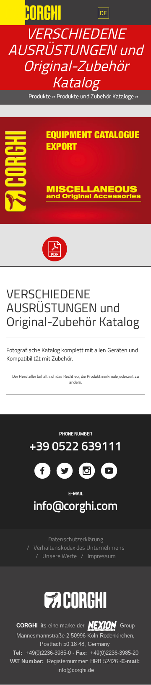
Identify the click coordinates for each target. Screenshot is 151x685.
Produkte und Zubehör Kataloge (95, 96)
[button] (103, 13)
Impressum (102, 555)
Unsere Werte (59, 555)
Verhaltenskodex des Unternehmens (79, 547)
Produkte (40, 96)
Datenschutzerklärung (75, 539)
